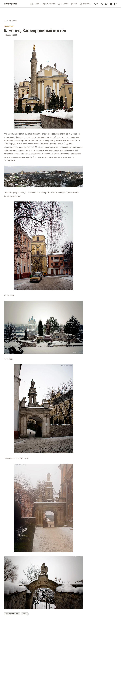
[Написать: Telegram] (111, 4)
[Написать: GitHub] (115, 4)
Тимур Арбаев (10, 3)
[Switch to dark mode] (102, 4)
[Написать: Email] (106, 4)
